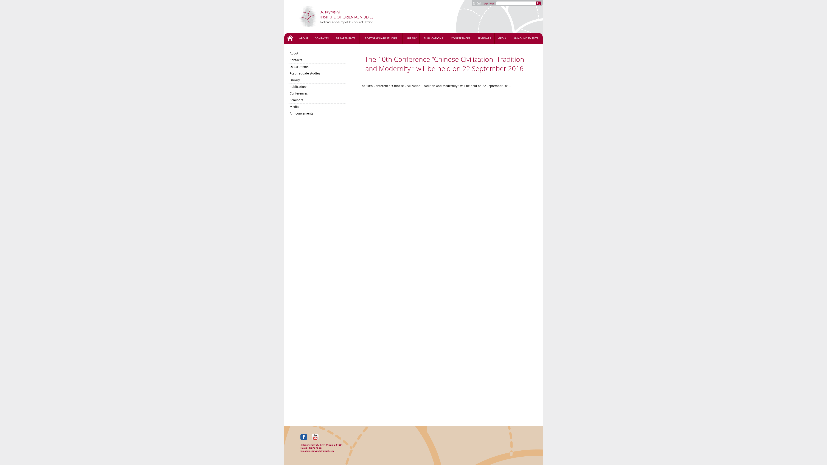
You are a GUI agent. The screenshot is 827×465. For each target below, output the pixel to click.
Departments (345, 38)
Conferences (460, 38)
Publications (433, 38)
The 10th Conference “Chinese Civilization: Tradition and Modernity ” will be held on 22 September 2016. (435, 86)
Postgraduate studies (381, 38)
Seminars (484, 38)
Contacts (322, 38)
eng (492, 3)
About (303, 38)
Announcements (525, 38)
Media (501, 38)
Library (411, 38)
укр (486, 3)
